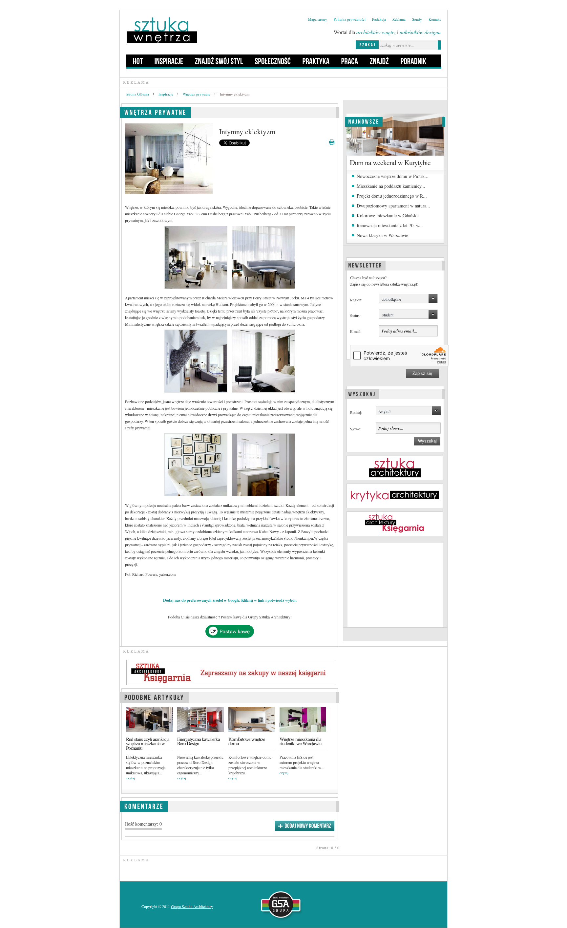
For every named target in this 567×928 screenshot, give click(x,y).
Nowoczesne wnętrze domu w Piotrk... (393, 176)
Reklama (399, 19)
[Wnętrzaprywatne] (155, 111)
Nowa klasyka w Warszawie (382, 235)
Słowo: (355, 428)
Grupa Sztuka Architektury (192, 906)
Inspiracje (165, 94)
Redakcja (379, 19)
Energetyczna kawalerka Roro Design (198, 741)
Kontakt (435, 19)
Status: (355, 315)
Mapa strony (317, 19)
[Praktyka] (316, 60)
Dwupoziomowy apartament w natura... (393, 206)
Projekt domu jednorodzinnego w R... (392, 196)
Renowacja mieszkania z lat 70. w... (390, 225)
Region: (356, 299)
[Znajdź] (379, 60)
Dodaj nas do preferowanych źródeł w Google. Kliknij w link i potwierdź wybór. (230, 600)
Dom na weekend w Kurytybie (390, 162)
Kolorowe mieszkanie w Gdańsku (388, 215)
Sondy (417, 19)
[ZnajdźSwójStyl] (219, 60)
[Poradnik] (413, 60)
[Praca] (350, 60)
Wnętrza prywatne (196, 94)
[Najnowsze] (363, 121)
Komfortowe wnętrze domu (246, 741)
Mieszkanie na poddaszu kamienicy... (391, 186)
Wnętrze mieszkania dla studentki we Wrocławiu (301, 741)
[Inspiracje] (169, 60)
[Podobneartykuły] (154, 696)
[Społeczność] (273, 60)
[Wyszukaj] (362, 393)
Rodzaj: (356, 412)
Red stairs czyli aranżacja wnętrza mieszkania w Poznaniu (147, 743)
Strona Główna (137, 94)
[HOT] (138, 60)
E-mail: (355, 331)
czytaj (130, 777)
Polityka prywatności (350, 19)
